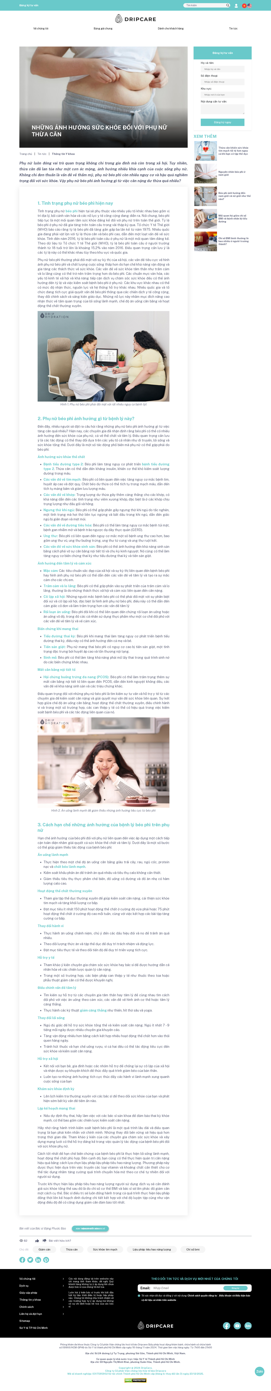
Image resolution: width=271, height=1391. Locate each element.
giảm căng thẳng (93, 1010)
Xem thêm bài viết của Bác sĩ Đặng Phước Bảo (90, 1228)
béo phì (72, 211)
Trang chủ (26, 153)
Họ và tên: (207, 62)
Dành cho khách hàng (171, 28)
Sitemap (24, 1320)
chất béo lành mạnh (69, 867)
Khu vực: (206, 88)
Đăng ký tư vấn (28, 5)
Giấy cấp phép (28, 1292)
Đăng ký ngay (222, 122)
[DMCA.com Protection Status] (135, 1380)
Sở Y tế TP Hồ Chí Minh (33, 1327)
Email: (145, 1288)
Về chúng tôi (40, 28)
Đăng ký (235, 1288)
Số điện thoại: (209, 75)
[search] (227, 5)
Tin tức (233, 28)
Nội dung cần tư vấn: (214, 101)
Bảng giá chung (103, 28)
